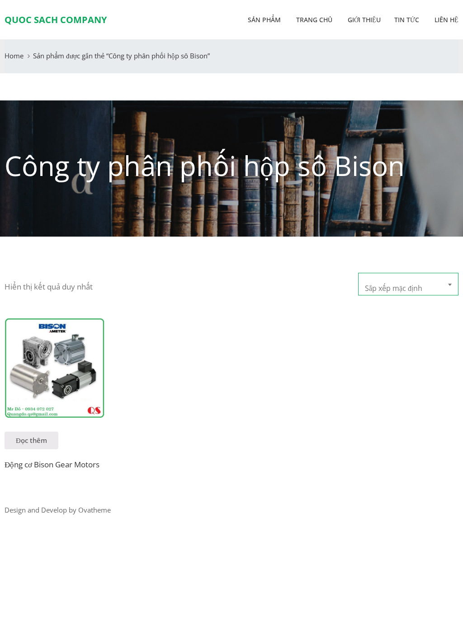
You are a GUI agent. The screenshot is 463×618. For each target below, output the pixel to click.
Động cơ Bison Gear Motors (52, 464)
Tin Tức (406, 19)
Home (14, 55)
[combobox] (408, 284)
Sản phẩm (264, 19)
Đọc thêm (31, 440)
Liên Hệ (445, 19)
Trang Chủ (313, 19)
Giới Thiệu (363, 19)
